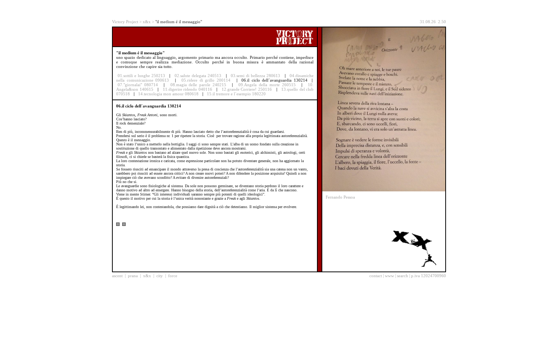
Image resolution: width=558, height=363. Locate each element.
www (389, 275)
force (172, 275)
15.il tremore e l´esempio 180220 (236, 94)
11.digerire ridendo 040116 (187, 89)
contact (375, 275)
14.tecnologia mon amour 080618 (168, 94)
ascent (117, 275)
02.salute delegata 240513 (198, 75)
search (402, 275)
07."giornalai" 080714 (138, 84)
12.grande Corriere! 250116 (247, 89)
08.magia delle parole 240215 (198, 84)
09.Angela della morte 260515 (266, 84)
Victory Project (125, 21)
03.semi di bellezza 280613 (255, 75)
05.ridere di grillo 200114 (205, 80)
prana (133, 275)
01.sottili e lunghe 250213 (141, 75)
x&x (147, 21)
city (159, 275)
